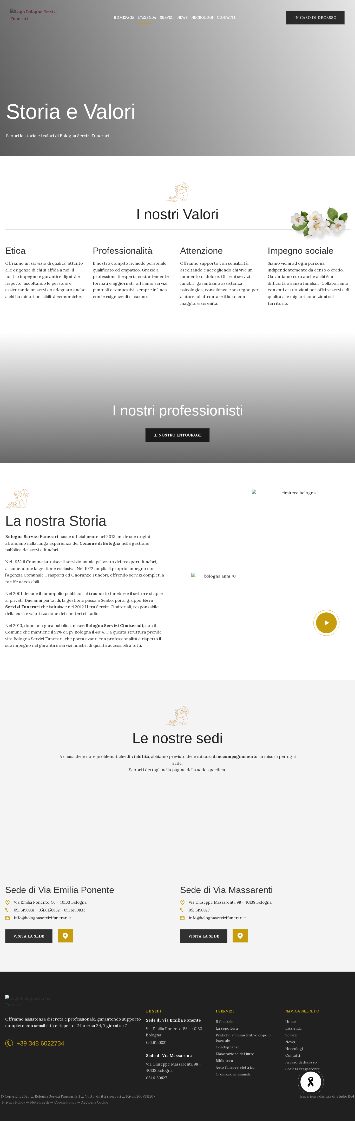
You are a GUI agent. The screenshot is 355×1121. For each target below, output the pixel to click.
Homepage (124, 17)
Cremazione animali (233, 1074)
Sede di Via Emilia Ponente (59, 890)
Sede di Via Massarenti (226, 890)
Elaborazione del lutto (235, 1054)
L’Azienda (293, 1028)
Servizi (167, 17)
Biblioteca (224, 1060)
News (182, 17)
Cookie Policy (65, 1102)
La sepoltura (227, 1028)
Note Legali (39, 1102)
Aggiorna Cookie (94, 1102)
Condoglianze (228, 1047)
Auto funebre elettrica (235, 1067)
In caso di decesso (301, 1062)
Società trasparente (302, 1069)
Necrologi (202, 17)
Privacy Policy (13, 1102)
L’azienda (147, 17)
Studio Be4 (345, 1096)
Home (290, 1021)
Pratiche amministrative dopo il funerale (243, 1038)
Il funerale (224, 1021)
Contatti (226, 17)
